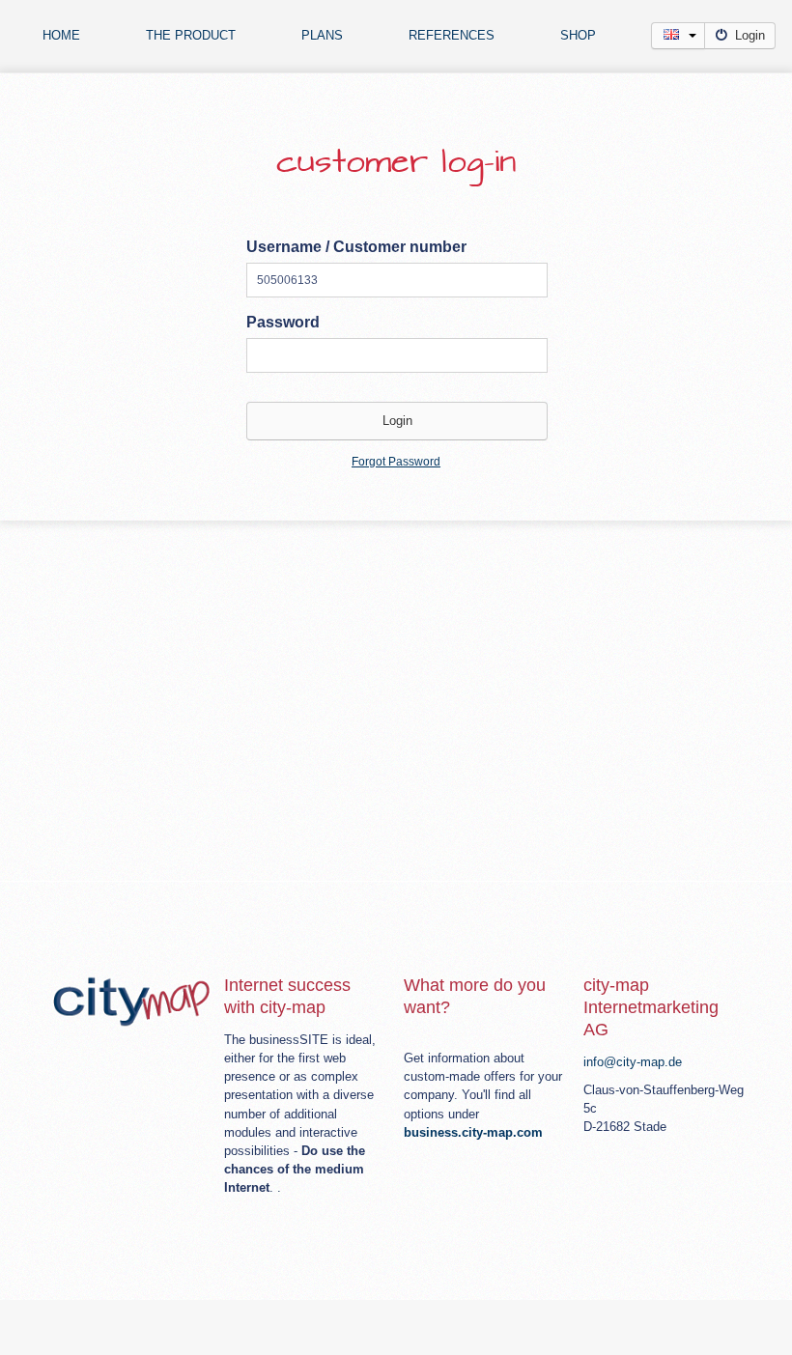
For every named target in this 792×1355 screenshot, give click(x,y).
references (452, 35)
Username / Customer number (356, 247)
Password (283, 322)
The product (191, 35)
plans (322, 35)
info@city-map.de (632, 1062)
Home (61, 35)
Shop (578, 35)
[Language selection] (678, 35)
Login (750, 35)
